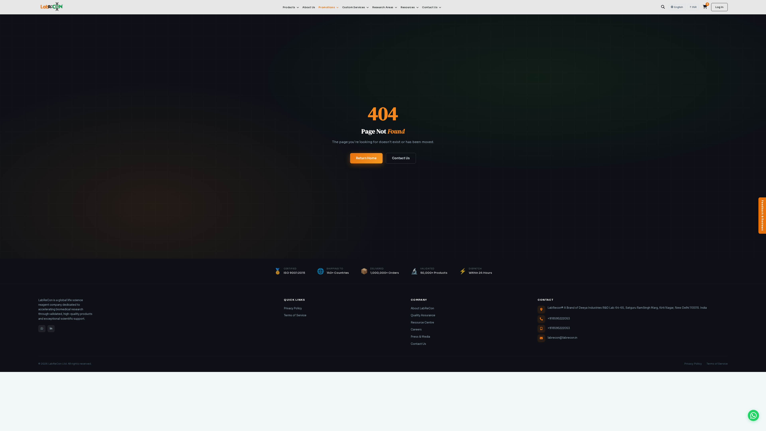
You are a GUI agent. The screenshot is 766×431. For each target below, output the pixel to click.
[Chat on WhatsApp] (753, 415)
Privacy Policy (293, 308)
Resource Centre (422, 322)
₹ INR (693, 7)
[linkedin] (51, 328)
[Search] (662, 7)
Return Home (366, 158)
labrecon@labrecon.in (562, 337)
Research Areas (383, 7)
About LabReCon (422, 308)
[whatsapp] (41, 328)
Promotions (327, 7)
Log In (719, 7)
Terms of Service (295, 315)
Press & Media (420, 336)
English (678, 7)
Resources (408, 7)
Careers (416, 329)
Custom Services (354, 7)
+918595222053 (559, 318)
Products (289, 7)
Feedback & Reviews (762, 215)
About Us (308, 7)
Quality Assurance (423, 315)
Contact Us (430, 7)
